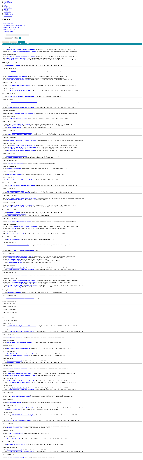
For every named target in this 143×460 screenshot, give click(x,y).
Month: (3, 37)
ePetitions (6, 13)
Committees (6, 9)
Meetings (6, 4)
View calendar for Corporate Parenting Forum (14, 25)
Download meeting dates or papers (11, 27)
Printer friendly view (8, 23)
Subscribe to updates (8, 14)
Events (21, 42)
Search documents (8, 2)
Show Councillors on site (9, 29)
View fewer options (8, 31)
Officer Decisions (8, 16)
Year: (13, 37)
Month (13, 42)
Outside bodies (7, 12)
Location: (4, 35)
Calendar (6, 6)
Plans (5, 5)
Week (5, 42)
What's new (6, 1)
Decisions (6, 10)
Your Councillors (8, 8)
